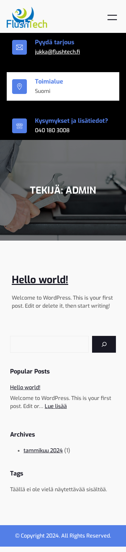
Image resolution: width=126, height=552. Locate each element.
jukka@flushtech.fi (57, 51)
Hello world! (40, 280)
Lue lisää (56, 406)
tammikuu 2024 (43, 450)
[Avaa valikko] (112, 17)
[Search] (104, 344)
